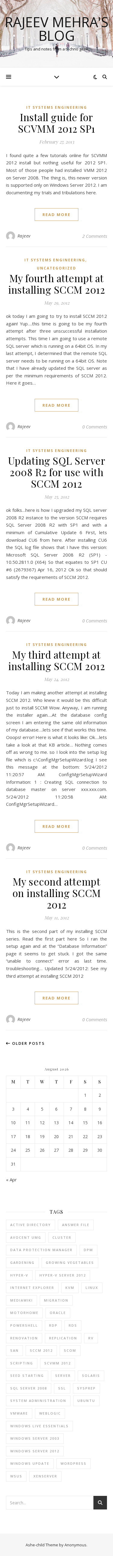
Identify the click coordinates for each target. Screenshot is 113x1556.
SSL (62, 1388)
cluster (61, 1237)
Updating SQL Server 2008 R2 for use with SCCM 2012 (56, 472)
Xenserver (45, 1476)
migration (56, 1300)
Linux (92, 1287)
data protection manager (41, 1250)
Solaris (91, 1375)
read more (56, 214)
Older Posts (28, 1043)
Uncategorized (56, 268)
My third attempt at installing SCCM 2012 (56, 660)
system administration (38, 1400)
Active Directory (30, 1224)
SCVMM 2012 (57, 1363)
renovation (24, 1338)
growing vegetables (70, 1262)
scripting (21, 1363)
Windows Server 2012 (34, 1451)
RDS (73, 1325)
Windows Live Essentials (39, 1426)
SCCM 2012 (41, 1350)
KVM (69, 1287)
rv (91, 1338)
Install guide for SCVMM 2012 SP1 (56, 122)
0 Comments (94, 427)
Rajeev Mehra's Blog (56, 28)
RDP (53, 1325)
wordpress (73, 1463)
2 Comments (94, 236)
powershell (24, 1325)
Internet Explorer (32, 1287)
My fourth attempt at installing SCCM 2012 (56, 283)
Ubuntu (86, 1400)
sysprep (86, 1388)
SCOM (70, 1350)
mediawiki (21, 1300)
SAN (14, 1350)
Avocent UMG (25, 1237)
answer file (75, 1224)
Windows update (29, 1463)
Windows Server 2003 (34, 1438)
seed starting (27, 1375)
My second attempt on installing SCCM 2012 (56, 893)
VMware (19, 1413)
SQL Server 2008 (28, 1388)
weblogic (50, 1413)
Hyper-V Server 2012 (62, 1275)
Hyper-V (19, 1275)
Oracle (58, 1312)
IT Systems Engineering (56, 107)
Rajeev (23, 236)
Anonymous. (75, 1545)
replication (63, 1338)
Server (63, 1375)
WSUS (16, 1476)
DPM (88, 1250)
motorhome (24, 1312)
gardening (22, 1262)
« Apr (11, 1180)
